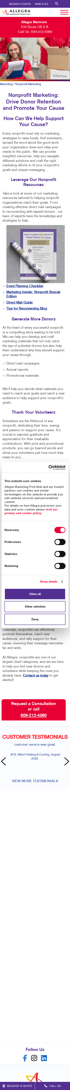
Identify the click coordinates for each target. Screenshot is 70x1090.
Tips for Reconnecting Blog (26, 308)
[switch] (60, 542)
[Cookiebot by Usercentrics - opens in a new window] (49, 467)
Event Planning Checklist (24, 286)
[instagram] (34, 1058)
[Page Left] (4, 762)
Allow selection (35, 606)
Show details (49, 581)
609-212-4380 (41, 32)
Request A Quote (20, 4)
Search (56, 4)
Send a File (41, 4)
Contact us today (35, 675)
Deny (35, 619)
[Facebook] (25, 1058)
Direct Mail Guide (19, 302)
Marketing (6, 84)
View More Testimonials (35, 781)
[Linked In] (44, 1058)
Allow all (35, 594)
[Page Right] (66, 762)
